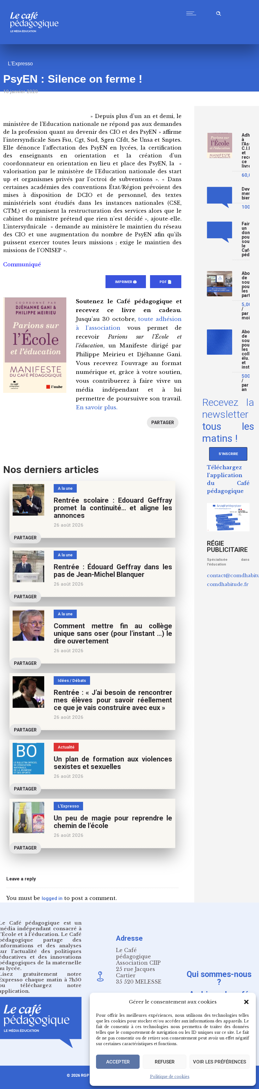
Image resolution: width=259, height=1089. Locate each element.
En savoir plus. (96, 407)
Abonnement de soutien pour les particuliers (246, 284)
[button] (246, 1002)
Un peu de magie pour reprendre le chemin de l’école (113, 822)
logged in (52, 898)
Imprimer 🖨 (125, 282)
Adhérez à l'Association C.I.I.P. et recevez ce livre (246, 151)
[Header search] (218, 12)
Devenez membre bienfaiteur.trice (246, 193)
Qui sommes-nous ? (219, 977)
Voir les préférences (219, 1062)
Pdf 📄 (166, 282)
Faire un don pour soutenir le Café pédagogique (246, 239)
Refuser (165, 1062)
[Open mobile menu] (192, 13)
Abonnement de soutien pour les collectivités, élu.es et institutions (246, 349)
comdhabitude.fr (228, 584)
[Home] (36, 42)
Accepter (118, 1062)
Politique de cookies (170, 1076)
